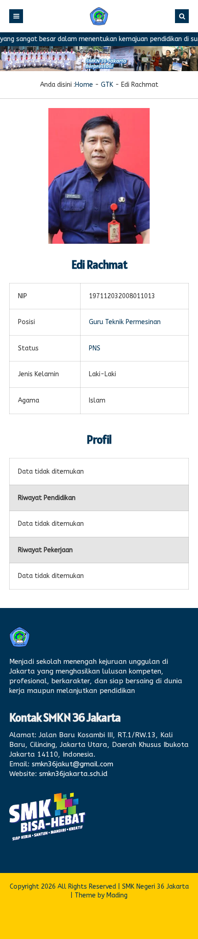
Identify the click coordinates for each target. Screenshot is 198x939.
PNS (94, 348)
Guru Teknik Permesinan (125, 322)
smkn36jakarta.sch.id (73, 774)
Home (84, 85)
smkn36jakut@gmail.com (72, 764)
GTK (107, 85)
